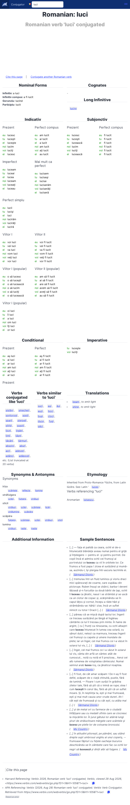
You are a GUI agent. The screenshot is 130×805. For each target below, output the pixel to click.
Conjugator (18, 4)
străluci (35, 498)
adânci (10, 455)
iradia (34, 528)
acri (8, 450)
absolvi (10, 445)
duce (41, 421)
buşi (40, 416)
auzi (40, 411)
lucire (73, 108)
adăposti (24, 455)
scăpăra (28, 511)
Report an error (12, 797)
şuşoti (20, 425)
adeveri (19, 450)
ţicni (8, 430)
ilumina (38, 490)
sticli (60, 520)
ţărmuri (22, 440)
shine (76, 406)
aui (49, 406)
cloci (51, 416)
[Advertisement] (65, 49)
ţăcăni (9, 440)
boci (50, 411)
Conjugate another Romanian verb (51, 76)
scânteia (12, 490)
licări (47, 507)
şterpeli (21, 420)
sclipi (11, 498)
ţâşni (18, 435)
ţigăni (19, 430)
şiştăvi (9, 410)
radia (23, 528)
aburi (23, 445)
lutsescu (89, 499)
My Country (81, 729)
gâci (40, 426)
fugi (51, 421)
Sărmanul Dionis (83, 574)
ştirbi (9, 425)
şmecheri (24, 410)
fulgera (22, 498)
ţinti (8, 435)
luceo (95, 486)
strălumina (13, 511)
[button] (126, 4)
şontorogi (11, 415)
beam (76, 401)
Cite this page (14, 76)
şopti (26, 415)
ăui (58, 406)
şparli (9, 420)
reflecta (26, 490)
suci (40, 406)
